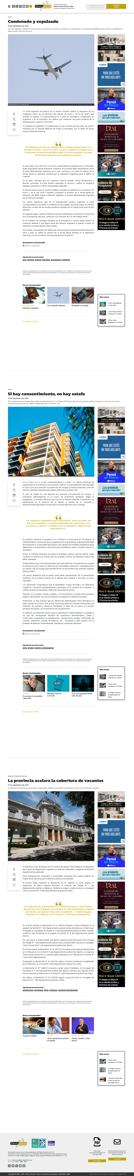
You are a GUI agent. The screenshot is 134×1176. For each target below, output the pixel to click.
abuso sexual (65, 260)
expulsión (38, 260)
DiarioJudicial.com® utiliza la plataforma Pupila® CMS (107, 1174)
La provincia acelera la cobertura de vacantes (115, 312)
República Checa (55, 260)
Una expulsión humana (56, 305)
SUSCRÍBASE (117, 1159)
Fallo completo (32, 245)
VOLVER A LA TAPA (30, 321)
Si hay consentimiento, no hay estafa (115, 304)
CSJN (24, 260)
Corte (10, 17)
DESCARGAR (97, 1161)
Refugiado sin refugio (80, 305)
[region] (111, 246)
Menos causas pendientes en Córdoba (115, 321)
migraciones (46, 260)
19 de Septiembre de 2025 (18, 26)
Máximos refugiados (31, 308)
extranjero (30, 260)
